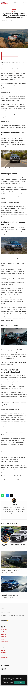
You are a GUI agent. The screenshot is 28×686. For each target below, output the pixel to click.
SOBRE (3, 650)
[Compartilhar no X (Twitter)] (11, 495)
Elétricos (3, 636)
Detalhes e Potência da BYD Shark (10, 56)
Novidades (4, 629)
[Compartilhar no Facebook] (7, 495)
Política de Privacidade (8, 682)
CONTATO (3, 652)
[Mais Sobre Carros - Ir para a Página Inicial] (4, 3)
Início (12, 11)
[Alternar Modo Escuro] (26, 3)
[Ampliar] (25, 151)
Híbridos (14, 9)
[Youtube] (5, 669)
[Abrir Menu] (15, 2)
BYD (15, 71)
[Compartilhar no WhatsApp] (2, 495)
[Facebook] (2, 669)
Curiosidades (4, 641)
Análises (3, 631)
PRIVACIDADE (4, 657)
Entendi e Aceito (19, 682)
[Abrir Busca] (23, 3)
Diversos (3, 634)
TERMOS (3, 659)
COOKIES (3, 655)
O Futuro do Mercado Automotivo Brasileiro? (12, 57)
